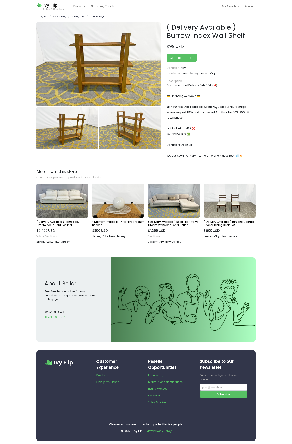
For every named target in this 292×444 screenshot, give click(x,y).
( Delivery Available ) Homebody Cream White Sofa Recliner (57, 223)
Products (79, 6)
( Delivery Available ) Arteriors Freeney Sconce (118, 223)
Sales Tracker (157, 402)
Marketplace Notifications (165, 382)
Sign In (248, 6)
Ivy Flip (43, 16)
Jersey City (77, 16)
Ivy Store (154, 395)
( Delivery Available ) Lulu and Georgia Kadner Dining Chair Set (229, 223)
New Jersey (59, 16)
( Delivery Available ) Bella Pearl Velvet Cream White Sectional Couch (174, 223)
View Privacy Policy (159, 431)
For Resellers (230, 6)
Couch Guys (97, 16)
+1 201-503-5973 (55, 317)
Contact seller (181, 57)
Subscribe (223, 394)
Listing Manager (158, 389)
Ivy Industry (155, 375)
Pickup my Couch (102, 6)
